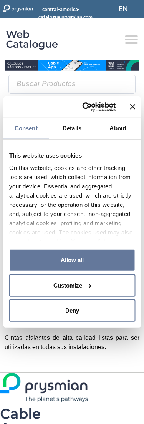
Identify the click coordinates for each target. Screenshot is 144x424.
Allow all (72, 260)
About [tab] (117, 128)
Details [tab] (72, 128)
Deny (72, 310)
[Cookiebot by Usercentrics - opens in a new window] (86, 107)
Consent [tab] (26, 128)
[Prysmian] (72, 65)
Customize (67, 285)
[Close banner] (132, 107)
